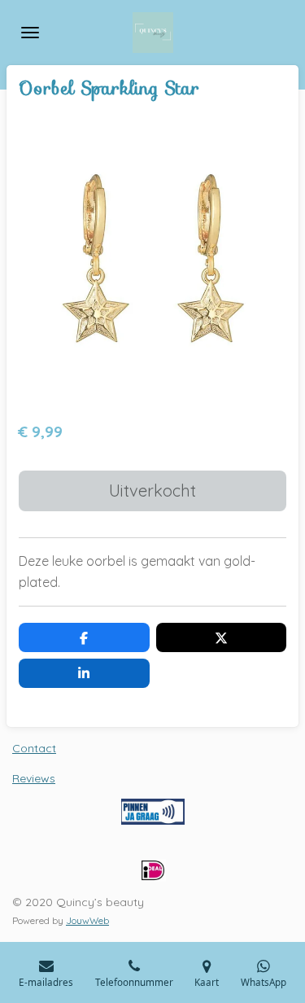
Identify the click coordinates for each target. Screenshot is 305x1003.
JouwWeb (87, 920)
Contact (34, 748)
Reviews (33, 778)
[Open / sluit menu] (30, 32)
